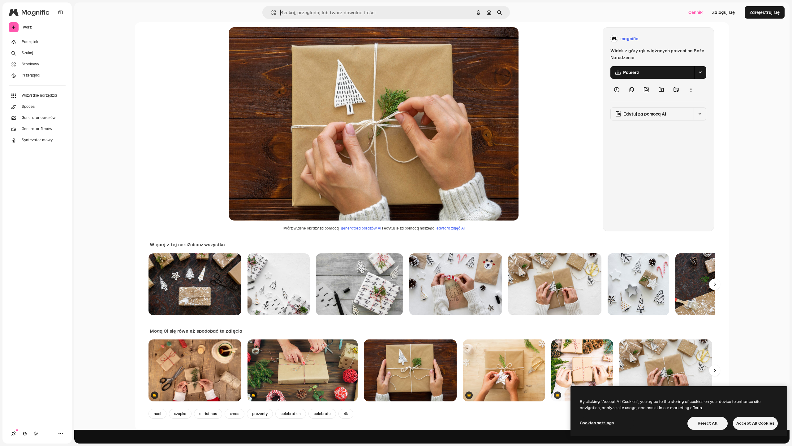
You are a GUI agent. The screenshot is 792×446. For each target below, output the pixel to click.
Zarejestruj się (765, 12)
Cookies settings (597, 423)
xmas (234, 413)
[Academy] (25, 434)
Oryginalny (271, 39)
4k (346, 413)
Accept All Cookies (755, 423)
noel (157, 413)
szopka (180, 413)
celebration (291, 413)
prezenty (260, 413)
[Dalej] (714, 284)
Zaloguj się (723, 12)
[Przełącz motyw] (36, 434)
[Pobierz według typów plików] (700, 72)
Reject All (707, 423)
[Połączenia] (14, 434)
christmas (208, 413)
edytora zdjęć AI (451, 228)
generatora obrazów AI (361, 228)
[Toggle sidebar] (61, 12)
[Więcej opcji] (691, 90)
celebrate (322, 413)
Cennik (695, 12)
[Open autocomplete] (271, 12)
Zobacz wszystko (206, 244)
